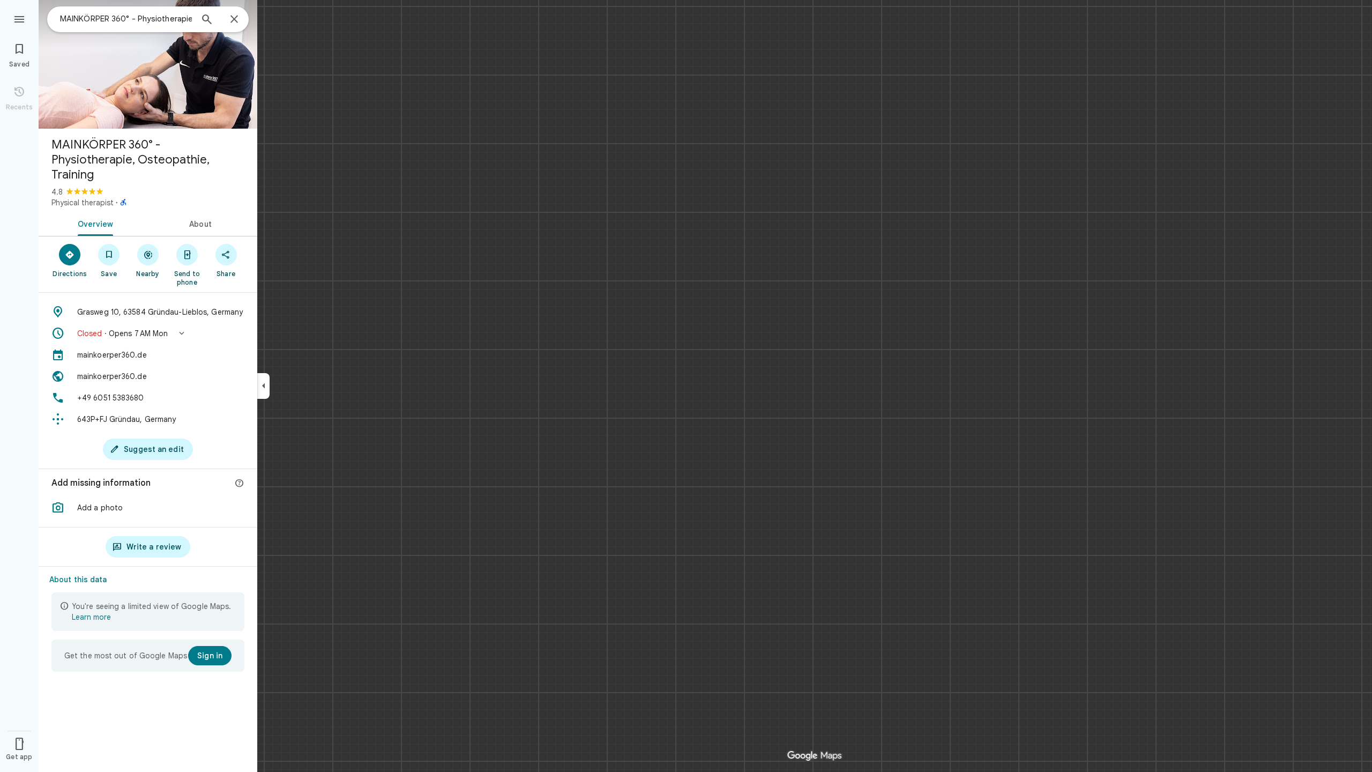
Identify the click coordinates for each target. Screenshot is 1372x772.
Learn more (91, 617)
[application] (686, 386)
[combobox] (126, 18)
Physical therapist (82, 202)
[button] (148, 333)
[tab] (93, 223)
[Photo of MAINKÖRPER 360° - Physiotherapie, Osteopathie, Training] (148, 64)
